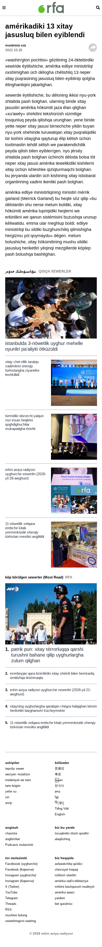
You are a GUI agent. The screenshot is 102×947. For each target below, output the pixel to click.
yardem (60, 898)
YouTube (11, 892)
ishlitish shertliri (65, 875)
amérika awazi (64, 892)
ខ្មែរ (57, 797)
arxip (8, 803)
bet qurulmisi (63, 904)
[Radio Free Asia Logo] (51, 7)
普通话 (59, 768)
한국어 (59, 786)
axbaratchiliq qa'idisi (68, 864)
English (60, 814)
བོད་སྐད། (59, 803)
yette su (10, 791)
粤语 (58, 774)
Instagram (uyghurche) (20, 875)
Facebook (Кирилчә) (19, 869)
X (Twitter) (12, 886)
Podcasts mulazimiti (19, 845)
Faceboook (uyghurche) (21, 864)
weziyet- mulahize (17, 774)
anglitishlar (12, 839)
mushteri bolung (16, 915)
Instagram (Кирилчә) (19, 881)
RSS (8, 909)
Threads (10, 904)
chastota (11, 833)
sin (7, 797)
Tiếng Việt (62, 808)
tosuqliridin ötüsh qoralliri (72, 833)
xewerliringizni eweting (20, 921)
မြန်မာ (59, 780)
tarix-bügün (12, 786)
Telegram (11, 898)
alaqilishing (62, 839)
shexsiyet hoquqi (66, 869)
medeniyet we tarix (18, 780)
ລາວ (57, 791)
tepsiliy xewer (14, 768)
